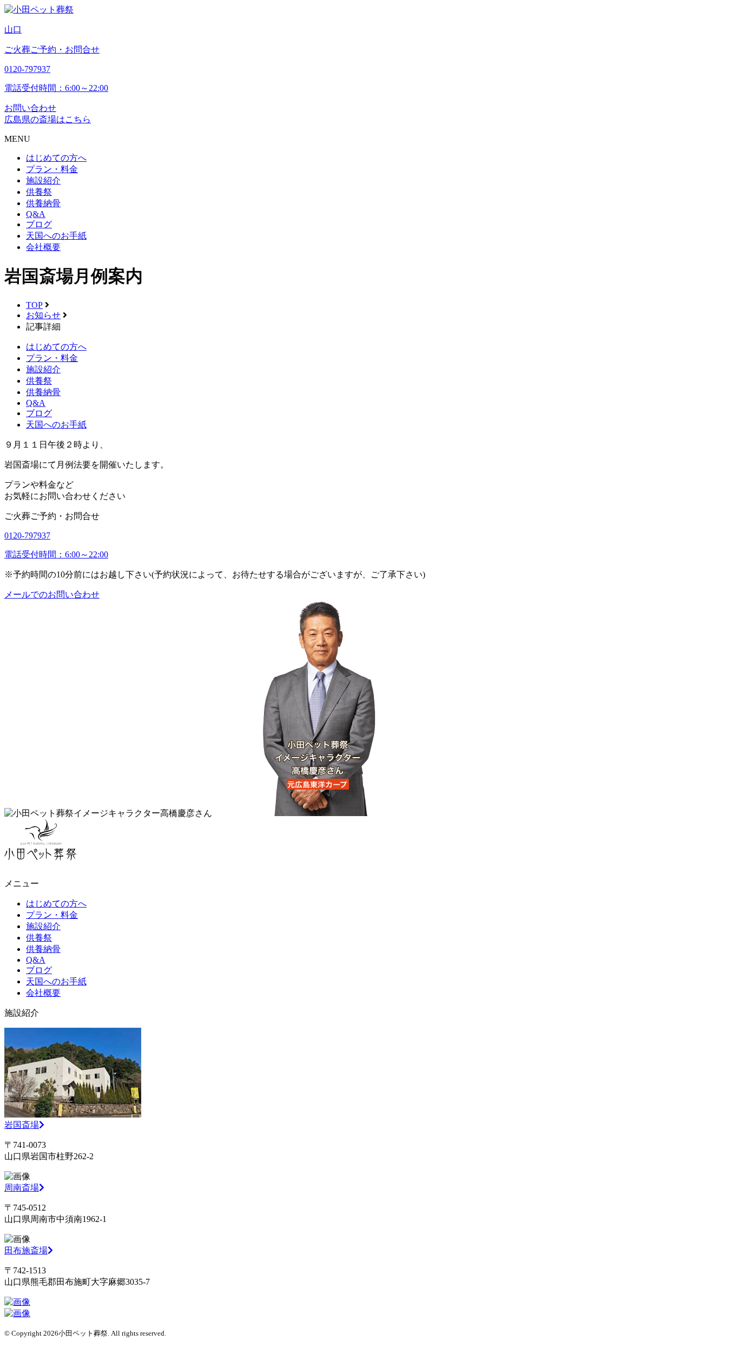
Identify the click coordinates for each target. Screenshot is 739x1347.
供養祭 (39, 191)
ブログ (39, 224)
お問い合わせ (30, 108)
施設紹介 (43, 180)
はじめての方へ (56, 157)
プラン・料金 (52, 169)
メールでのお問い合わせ (52, 594)
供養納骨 (43, 203)
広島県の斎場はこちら (47, 119)
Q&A (35, 214)
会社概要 (43, 247)
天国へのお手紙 (56, 235)
